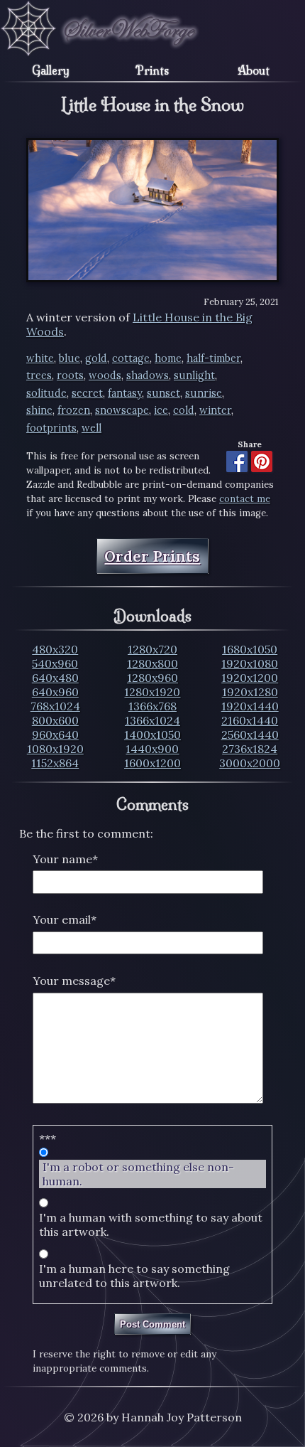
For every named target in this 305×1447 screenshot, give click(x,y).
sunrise (203, 393)
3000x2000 (249, 763)
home (168, 358)
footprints (51, 428)
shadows (147, 375)
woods (105, 375)
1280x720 (152, 649)
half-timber (213, 358)
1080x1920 (55, 749)
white (40, 358)
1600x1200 (152, 763)
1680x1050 (249, 649)
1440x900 (152, 749)
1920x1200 (249, 678)
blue (69, 358)
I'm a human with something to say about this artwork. (150, 1224)
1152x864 (55, 763)
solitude (46, 393)
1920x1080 (249, 663)
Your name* (65, 859)
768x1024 (55, 706)
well (91, 428)
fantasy (125, 393)
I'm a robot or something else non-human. (138, 1174)
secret (87, 393)
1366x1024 (152, 720)
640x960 (55, 692)
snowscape (122, 410)
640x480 (55, 678)
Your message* (74, 980)
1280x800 (152, 663)
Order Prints (152, 556)
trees (39, 375)
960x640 (55, 734)
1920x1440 (250, 706)
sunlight (194, 375)
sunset (163, 393)
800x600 (55, 720)
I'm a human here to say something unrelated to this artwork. (134, 1275)
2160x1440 (249, 720)
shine (39, 410)
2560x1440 (250, 734)
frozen (73, 410)
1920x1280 (250, 692)
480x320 (55, 649)
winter (215, 410)
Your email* (64, 919)
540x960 (55, 663)
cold (183, 410)
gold (96, 358)
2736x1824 (249, 749)
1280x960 (152, 678)
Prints (152, 70)
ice (161, 410)
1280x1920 (152, 692)
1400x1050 (152, 734)
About (254, 70)
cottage (131, 358)
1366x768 (152, 706)
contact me (244, 499)
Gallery (51, 70)
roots (70, 375)
